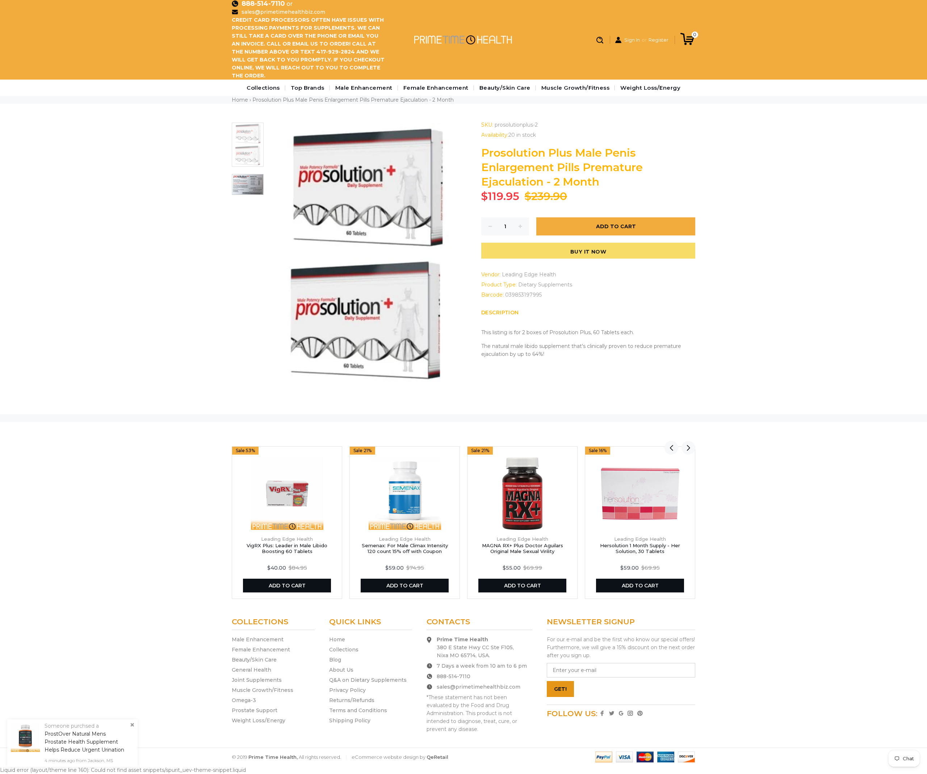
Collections (263, 87)
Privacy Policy (347, 690)
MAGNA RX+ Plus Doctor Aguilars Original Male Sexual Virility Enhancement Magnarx (522, 551)
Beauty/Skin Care (504, 87)
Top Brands (307, 87)
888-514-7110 (263, 3)
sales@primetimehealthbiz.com (283, 12)
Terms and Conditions (358, 710)
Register (658, 40)
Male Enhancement (364, 87)
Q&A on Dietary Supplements (368, 680)
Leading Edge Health (529, 274)
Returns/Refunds (351, 700)
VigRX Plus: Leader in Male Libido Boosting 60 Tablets (287, 548)
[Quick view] (333, 455)
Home (240, 100)
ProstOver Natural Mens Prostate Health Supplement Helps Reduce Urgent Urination (84, 742)
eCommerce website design (385, 757)
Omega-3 (244, 700)
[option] (248, 148)
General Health (251, 670)
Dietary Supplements (545, 284)
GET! (560, 689)
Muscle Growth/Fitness (575, 87)
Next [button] (688, 448)
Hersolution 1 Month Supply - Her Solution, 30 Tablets (640, 548)
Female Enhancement (436, 87)
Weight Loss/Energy (650, 87)
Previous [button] (671, 448)
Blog (335, 659)
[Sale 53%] (287, 494)
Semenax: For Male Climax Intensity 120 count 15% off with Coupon (405, 548)
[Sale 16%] (640, 494)
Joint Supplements (257, 680)
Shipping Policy (349, 720)
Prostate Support (254, 710)
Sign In (632, 40)
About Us (341, 670)
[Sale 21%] (405, 494)
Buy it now (588, 251)
